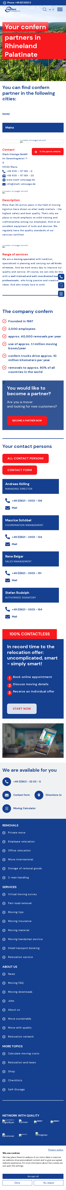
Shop (11, 1071)
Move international (20, 859)
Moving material (18, 930)
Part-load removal (20, 903)
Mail (14, 508)
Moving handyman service (25, 939)
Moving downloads (20, 992)
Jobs (11, 1001)
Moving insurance (20, 921)
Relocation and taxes (22, 1062)
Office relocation (19, 850)
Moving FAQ (16, 983)
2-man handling (18, 877)
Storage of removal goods (25, 868)
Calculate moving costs (23, 1053)
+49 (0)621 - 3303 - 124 (27, 537)
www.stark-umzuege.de (21, 179)
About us (14, 1009)
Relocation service (20, 957)
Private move (17, 832)
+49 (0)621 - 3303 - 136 (27, 500)
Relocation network (21, 1036)
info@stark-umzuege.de (21, 183)
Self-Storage (16, 1089)
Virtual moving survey (22, 894)
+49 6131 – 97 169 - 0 (19, 171)
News (11, 974)
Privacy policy (55, 1149)
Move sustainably (19, 1018)
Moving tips (16, 912)
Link (61, 277)
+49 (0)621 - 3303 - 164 (27, 609)
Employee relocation (21, 841)
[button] (60, 9)
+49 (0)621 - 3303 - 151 (26, 573)
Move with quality (20, 1027)
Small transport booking (24, 948)
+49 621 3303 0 (23, 2)
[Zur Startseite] (12, 9)
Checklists (15, 1080)
